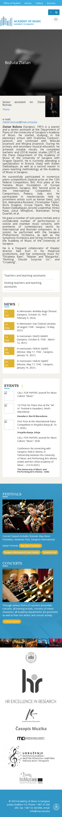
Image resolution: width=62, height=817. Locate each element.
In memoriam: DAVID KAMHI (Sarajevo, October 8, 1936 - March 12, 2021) (36, 339)
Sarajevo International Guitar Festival (21, 552)
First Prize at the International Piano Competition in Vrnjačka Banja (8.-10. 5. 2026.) (37, 425)
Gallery (39, 3)
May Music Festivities (30, 545)
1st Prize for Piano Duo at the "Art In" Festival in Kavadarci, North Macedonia (35, 408)
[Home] (20, 21)
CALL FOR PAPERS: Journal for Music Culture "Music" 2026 (37, 439)
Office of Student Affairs (12, 5)
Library (28, 3)
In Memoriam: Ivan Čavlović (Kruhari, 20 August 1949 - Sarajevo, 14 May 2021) (36, 327)
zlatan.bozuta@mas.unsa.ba (19, 122)
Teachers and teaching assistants (25, 275)
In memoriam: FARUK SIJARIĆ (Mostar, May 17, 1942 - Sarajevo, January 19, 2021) (35, 352)
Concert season (11, 621)
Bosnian (51, 3)
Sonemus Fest (49, 552)
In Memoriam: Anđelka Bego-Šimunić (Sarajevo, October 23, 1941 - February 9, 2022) (37, 314)
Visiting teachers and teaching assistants (22, 284)
